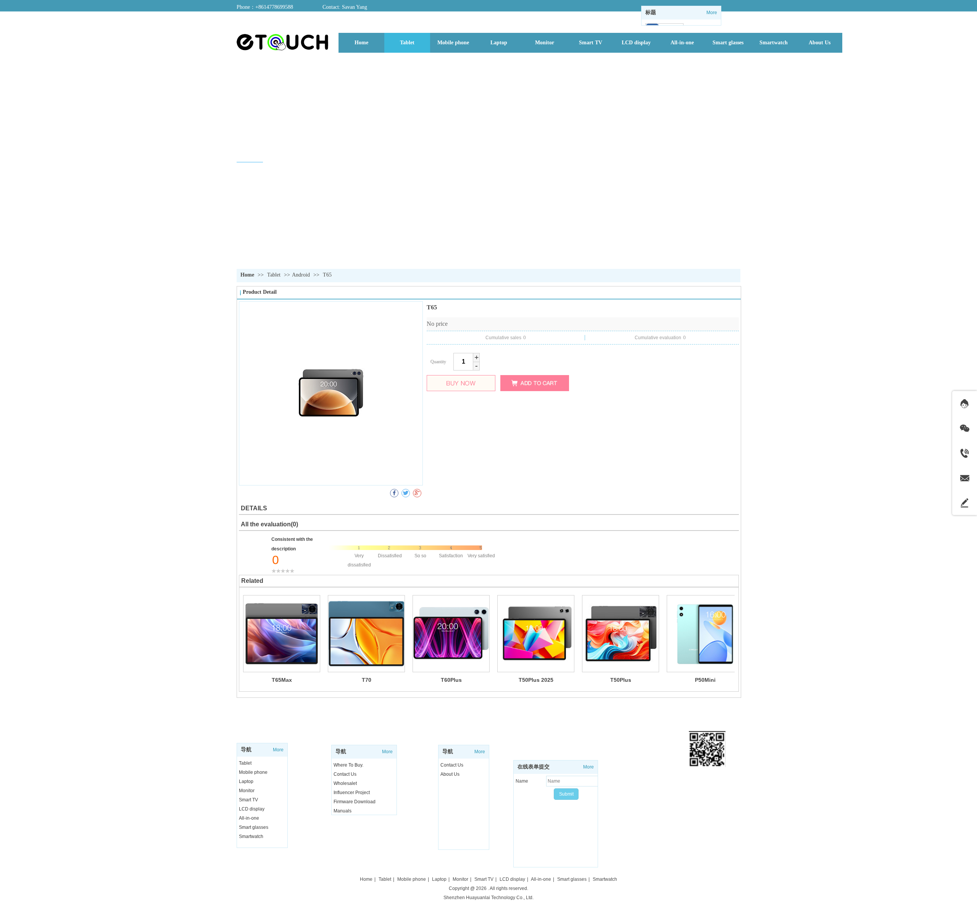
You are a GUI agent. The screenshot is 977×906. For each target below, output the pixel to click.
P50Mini (705, 680)
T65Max (282, 680)
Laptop (246, 781)
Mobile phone (253, 772)
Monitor (247, 790)
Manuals (342, 811)
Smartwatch (251, 836)
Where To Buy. (348, 765)
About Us (449, 774)
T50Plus (620, 680)
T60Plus (451, 680)
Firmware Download (355, 801)
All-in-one (249, 818)
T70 (366, 680)
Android (301, 275)
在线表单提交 (534, 767)
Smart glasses (253, 827)
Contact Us (451, 765)
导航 (246, 749)
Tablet (274, 275)
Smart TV (248, 799)
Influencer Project (352, 792)
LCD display (251, 809)
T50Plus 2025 (536, 680)
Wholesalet (345, 783)
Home (247, 275)
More (711, 12)
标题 (650, 12)
